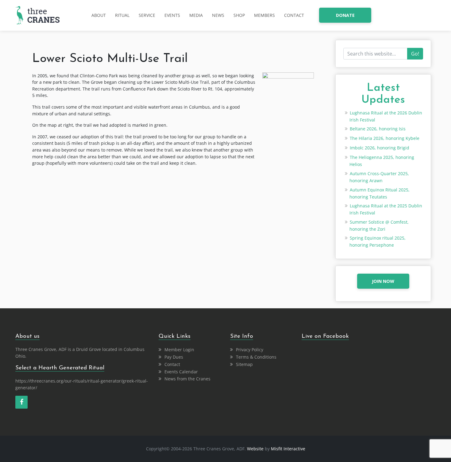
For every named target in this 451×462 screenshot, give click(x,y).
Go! (415, 53)
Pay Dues (173, 357)
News (218, 15)
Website (255, 449)
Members (264, 15)
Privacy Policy (249, 349)
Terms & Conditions (256, 357)
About (98, 15)
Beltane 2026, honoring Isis (378, 129)
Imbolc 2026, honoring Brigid (379, 148)
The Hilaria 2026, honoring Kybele (384, 138)
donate (345, 15)
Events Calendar (181, 372)
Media (196, 15)
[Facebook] (21, 402)
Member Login (179, 349)
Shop (239, 15)
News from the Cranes (187, 379)
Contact (294, 15)
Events (172, 15)
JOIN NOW (383, 281)
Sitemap (244, 364)
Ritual (122, 15)
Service (147, 15)
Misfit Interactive (288, 449)
